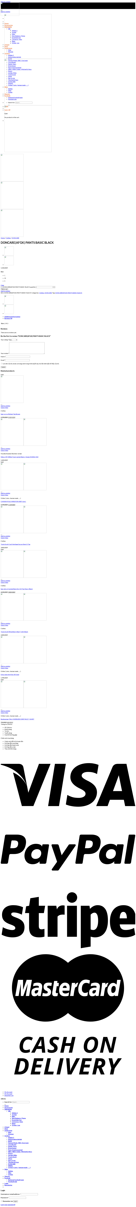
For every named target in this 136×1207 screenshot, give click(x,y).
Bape (13, 1123)
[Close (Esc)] (134, 2)
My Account (8, 1092)
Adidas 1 (15, 1113)
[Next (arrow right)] (133, 603)
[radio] (5, 275)
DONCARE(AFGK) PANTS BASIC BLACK (68, 293)
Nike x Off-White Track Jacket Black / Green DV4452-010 (19, 457)
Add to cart (4, 289)
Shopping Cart (9, 1095)
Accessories (8, 1107)
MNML (10, 1166)
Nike (13, 1116)
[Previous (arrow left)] (3, 603)
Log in (15, 1201)
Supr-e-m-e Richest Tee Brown (10, 414)
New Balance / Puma (19, 1118)
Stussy (10, 1153)
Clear (2, 285)
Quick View (4, 407)
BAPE (10, 1141)
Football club (12, 1181)
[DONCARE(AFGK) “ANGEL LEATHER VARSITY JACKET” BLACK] (9, 255)
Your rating (5, 340)
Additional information (12, 316)
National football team (16, 1180)
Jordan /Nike (12, 1155)
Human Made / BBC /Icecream (18, 1143)
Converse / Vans (17, 1122)
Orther (10, 1174)
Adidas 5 (11, 1137)
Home (3, 238)
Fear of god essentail (15, 1150)
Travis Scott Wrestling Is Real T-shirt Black (14, 632)
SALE (6, 1129)
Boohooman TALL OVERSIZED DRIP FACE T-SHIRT (17, 719)
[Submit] (5, 1104)
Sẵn (9, 1111)
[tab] (69, 316)
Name (3, 356)
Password (5, 1197)
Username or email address (11, 1194)
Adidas (10, 1171)
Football (7, 1178)
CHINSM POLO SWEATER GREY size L (13, 501)
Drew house (12, 1148)
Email (3, 360)
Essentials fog (16, 1120)
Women (11, 1134)
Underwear (8, 1130)
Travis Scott (12, 1157)
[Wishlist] (1, 10)
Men (9, 1132)
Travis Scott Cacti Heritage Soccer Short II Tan (15, 544)
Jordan (14, 1115)
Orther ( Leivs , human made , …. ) (19, 1167)
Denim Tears (12, 1146)
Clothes (8, 238)
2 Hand (6, 1127)
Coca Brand (12, 1144)
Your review (5, 353)
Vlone (10, 1159)
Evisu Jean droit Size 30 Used (10, 674)
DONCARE (15, 238)
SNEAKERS (8, 1109)
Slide (6, 1169)
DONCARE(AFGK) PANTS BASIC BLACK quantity (19, 287)
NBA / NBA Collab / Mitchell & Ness (20, 1151)
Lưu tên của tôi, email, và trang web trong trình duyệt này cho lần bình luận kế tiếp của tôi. (31, 363)
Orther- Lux (16, 1125)
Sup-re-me (11, 1160)
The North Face (13, 1162)
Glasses (7, 1176)
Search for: (8, 1102)
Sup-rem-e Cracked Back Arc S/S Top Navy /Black (17, 589)
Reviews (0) (8, 318)
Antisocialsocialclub (15, 1139)
